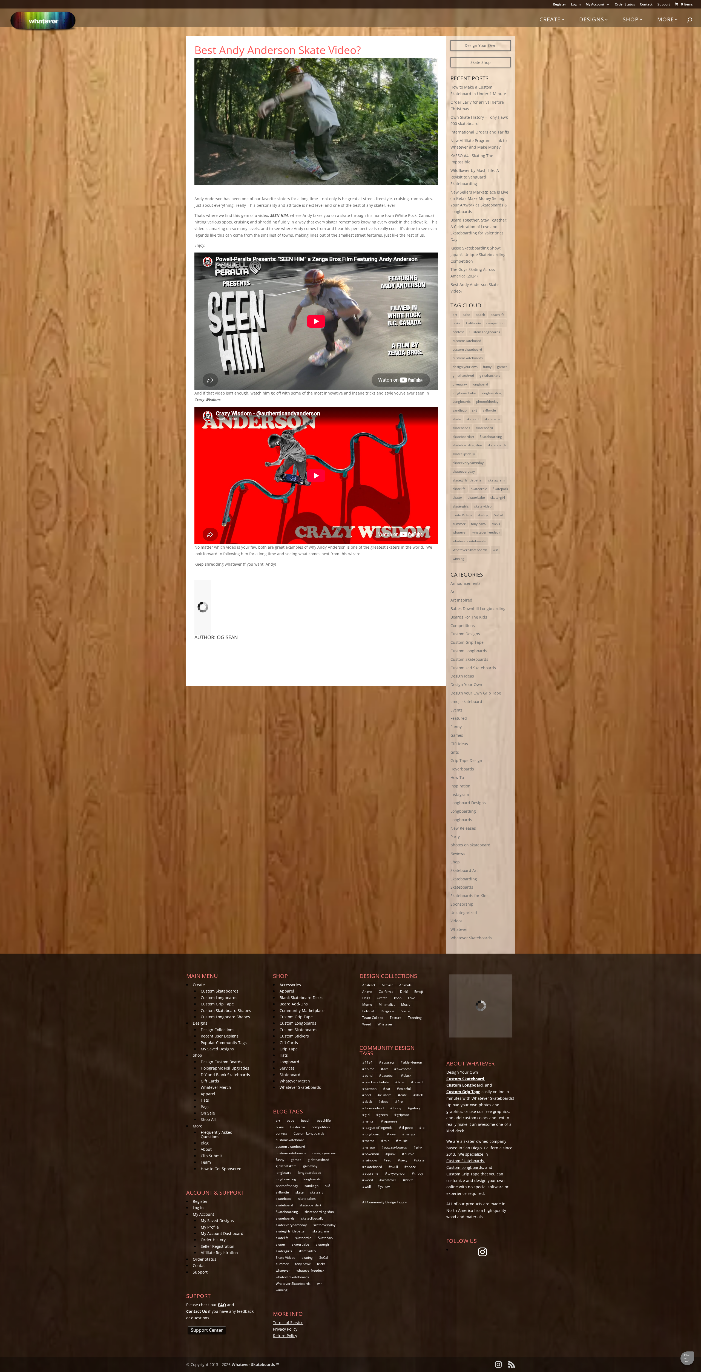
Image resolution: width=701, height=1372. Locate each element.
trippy (418, 1173)
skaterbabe (476, 497)
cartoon (371, 1088)
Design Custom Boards (221, 1061)
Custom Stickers (294, 1036)
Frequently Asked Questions (216, 1134)
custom (385, 1095)
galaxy (415, 1108)
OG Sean (227, 637)
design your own (465, 366)
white (409, 1180)
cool (368, 1095)
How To (457, 777)
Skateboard (290, 1074)
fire (400, 1101)
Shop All (208, 1119)
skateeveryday (464, 471)
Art (453, 591)
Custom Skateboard (465, 1079)
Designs (591, 19)
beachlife (497, 314)
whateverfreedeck (486, 532)
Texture (395, 1017)
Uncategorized (463, 912)
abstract (387, 1062)
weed (369, 1180)
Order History (213, 1239)
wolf (368, 1186)
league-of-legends (378, 1127)
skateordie (479, 488)
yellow (385, 1186)
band (368, 1075)
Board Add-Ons (294, 1004)
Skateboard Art (464, 870)
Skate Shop (480, 62)
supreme (371, 1173)
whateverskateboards (469, 541)
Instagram (459, 794)
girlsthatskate (489, 375)
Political (368, 1011)
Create (550, 19)
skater (457, 497)
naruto (370, 1147)
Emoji (418, 991)
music (402, 1140)
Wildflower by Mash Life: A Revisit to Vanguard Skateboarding (474, 177)
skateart (472, 419)
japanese (390, 1121)
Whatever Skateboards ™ (255, 1364)
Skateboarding (491, 436)
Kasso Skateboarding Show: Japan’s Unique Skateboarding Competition (477, 254)
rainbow (371, 1160)
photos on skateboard (470, 844)
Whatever (459, 929)
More (665, 19)
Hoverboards (462, 769)
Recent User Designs (220, 1036)
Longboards (462, 401)
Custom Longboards (484, 332)
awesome (404, 1069)
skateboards (496, 445)
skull (394, 1166)
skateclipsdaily (464, 454)
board (418, 1082)
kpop (397, 998)
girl (367, 1114)
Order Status (625, 5)
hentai (369, 1121)
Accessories (290, 984)
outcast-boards (395, 1147)
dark (419, 1095)
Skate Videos (462, 515)
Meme (367, 1004)
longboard (480, 384)
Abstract (368, 985)
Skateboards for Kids (469, 895)
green (383, 1114)
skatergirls (461, 506)
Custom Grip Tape (467, 642)
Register (559, 5)
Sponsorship (461, 904)
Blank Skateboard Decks (301, 997)
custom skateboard (467, 349)
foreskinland (374, 1108)
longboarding (491, 393)
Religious (387, 1011)
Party (455, 836)
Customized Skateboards (473, 667)
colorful (405, 1088)
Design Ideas (462, 676)
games (502, 366)
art (455, 314)
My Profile (210, 1227)
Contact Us (196, 1311)
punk (391, 1154)
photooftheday (487, 401)
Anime (367, 991)
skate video (483, 506)
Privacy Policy (285, 1329)
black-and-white (377, 1082)
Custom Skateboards (469, 659)
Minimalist (387, 1004)
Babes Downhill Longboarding (477, 608)
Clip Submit (211, 1155)
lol (423, 1127)
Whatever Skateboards (470, 550)
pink (419, 1147)
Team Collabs (372, 1017)
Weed (366, 1024)
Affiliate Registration (219, 1252)
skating (483, 515)
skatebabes (461, 428)
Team (206, 1162)
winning (458, 558)
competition (495, 323)
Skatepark (500, 488)
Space (405, 1011)
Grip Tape (289, 1048)
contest (458, 332)
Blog (205, 1143)
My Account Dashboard (222, 1233)
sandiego (460, 410)
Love (411, 998)
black (407, 1075)
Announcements (465, 583)
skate (457, 419)
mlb (386, 1140)
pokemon (372, 1154)
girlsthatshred (463, 375)
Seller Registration (217, 1246)
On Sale (208, 1113)
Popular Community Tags (224, 1042)
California (473, 323)
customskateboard (467, 340)
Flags (366, 998)
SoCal (498, 515)
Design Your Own (480, 45)
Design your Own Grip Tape (475, 693)
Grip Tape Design (466, 760)
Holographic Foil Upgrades (225, 1068)
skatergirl (497, 497)
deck (368, 1101)
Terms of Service (288, 1322)
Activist (387, 985)
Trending (415, 1017)
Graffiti (382, 998)
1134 (368, 1062)
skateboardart (463, 436)
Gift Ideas (459, 743)
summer (459, 523)
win (495, 550)
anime (369, 1069)
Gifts (454, 752)
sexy (403, 1160)
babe (466, 314)
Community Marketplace (302, 1010)
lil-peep (407, 1127)
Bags (205, 1106)
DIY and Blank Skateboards (225, 1074)
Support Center (207, 1330)
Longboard (289, 1061)
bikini (457, 323)
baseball (387, 1075)
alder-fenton (412, 1062)
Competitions (462, 625)
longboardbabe (464, 393)
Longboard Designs (468, 802)
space (411, 1166)
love (392, 1134)
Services (287, 1068)
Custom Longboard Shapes (225, 1016)
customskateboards (468, 358)
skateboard (484, 428)
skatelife (459, 488)
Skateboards (461, 887)
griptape (403, 1114)
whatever (460, 532)
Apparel (208, 1093)
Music (405, 1004)
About (206, 1149)
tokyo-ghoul (396, 1173)
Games (456, 735)
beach (480, 314)
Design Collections (217, 1029)
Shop (631, 19)
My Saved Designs (217, 1048)
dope (385, 1101)
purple (409, 1154)
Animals (405, 985)
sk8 (474, 410)
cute (403, 1095)
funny (487, 366)
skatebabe (492, 419)
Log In (576, 5)
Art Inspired (461, 600)
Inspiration (460, 786)
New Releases (463, 828)
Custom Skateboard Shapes (226, 1010)
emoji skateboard (466, 701)
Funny (456, 726)
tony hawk (478, 523)
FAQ (222, 1305)
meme (370, 1140)
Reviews (457, 853)
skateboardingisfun (467, 445)
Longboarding (463, 811)
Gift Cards (210, 1081)
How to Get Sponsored (221, 1168)
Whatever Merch (216, 1087)
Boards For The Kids (468, 617)
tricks (496, 523)
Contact (646, 5)
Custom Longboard (464, 1085)
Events (456, 710)
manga (410, 1134)
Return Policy (285, 1336)
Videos (456, 920)
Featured (458, 718)
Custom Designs (465, 633)
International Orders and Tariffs (479, 132)
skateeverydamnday (468, 462)
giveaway (460, 384)
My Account (595, 5)
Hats (205, 1100)
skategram (496, 480)
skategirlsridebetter (468, 480)
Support (663, 5)
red (388, 1160)
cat (388, 1088)
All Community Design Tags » (384, 1202)
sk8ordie (489, 410)
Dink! (404, 991)
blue (401, 1082)
